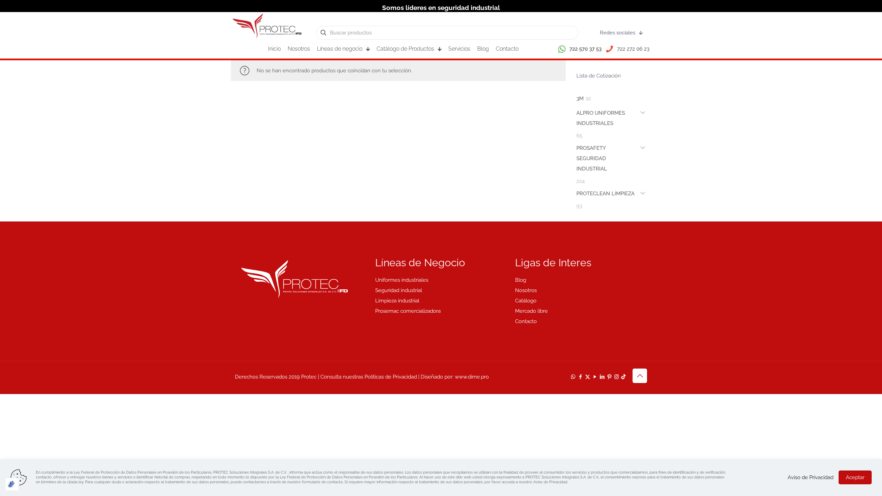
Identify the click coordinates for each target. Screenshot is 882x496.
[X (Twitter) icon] (587, 377)
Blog (520, 280)
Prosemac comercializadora (408, 311)
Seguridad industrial (398, 290)
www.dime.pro (472, 377)
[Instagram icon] (616, 377)
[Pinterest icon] (609, 377)
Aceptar (855, 477)
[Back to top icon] (640, 376)
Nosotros (526, 290)
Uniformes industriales (401, 280)
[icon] (623, 377)
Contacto (526, 321)
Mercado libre (531, 311)
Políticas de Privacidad (391, 377)
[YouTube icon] (594, 377)
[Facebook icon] (580, 377)
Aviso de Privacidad (810, 477)
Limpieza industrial (397, 301)
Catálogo (525, 301)
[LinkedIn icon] (602, 377)
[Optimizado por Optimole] (12, 484)
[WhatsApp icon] (573, 377)
